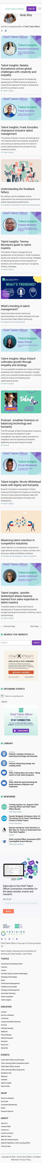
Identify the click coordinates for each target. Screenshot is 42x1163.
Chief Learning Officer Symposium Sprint (15, 1063)
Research (4, 1041)
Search (36, 643)
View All (4, 702)
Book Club (4, 1101)
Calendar (4, 1080)
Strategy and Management (12, 556)
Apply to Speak (6, 1083)
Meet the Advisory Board (9, 1140)
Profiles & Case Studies (9, 987)
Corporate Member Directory (11, 1022)
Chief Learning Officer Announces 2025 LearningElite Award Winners (25, 840)
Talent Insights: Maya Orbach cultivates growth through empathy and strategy (18, 362)
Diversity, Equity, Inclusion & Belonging (14, 974)
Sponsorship (5, 1086)
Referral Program (7, 1038)
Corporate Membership (9, 1105)
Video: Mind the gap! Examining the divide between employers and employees (23, 784)
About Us (4, 1123)
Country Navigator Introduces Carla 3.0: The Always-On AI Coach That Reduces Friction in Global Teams (25, 818)
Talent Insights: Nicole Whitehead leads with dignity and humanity (21, 483)
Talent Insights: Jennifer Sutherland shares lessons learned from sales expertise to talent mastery (19, 597)
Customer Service (7, 1133)
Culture (3, 970)
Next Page (35, 626)
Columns (4, 967)
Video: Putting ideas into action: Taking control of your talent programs (24, 774)
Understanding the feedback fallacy (18, 190)
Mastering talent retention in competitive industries (18, 542)
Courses (4, 1025)
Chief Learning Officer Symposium (13, 1070)
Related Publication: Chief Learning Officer (15, 1143)
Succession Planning (8, 993)
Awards (3, 1012)
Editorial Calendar (7, 1028)
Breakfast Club (6, 1073)
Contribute (4, 1018)
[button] (39, 8)
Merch (3, 1108)
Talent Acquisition (30, 556)
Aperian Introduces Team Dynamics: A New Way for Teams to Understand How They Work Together (25, 830)
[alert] (21, 696)
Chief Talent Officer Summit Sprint (12, 1060)
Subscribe (4, 1048)
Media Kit (4, 1032)
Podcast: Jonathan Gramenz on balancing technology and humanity (20, 423)
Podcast (6, 445)
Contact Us (5, 1130)
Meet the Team (6, 1136)
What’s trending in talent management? (15, 307)
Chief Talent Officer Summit (10, 1066)
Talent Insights (8, 91)
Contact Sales (6, 1126)
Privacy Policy (6, 1146)
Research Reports (7, 1111)
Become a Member (7, 1015)
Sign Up (31, 9)
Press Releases (6, 1035)
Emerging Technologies (11, 205)
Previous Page (8, 626)
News (3, 980)
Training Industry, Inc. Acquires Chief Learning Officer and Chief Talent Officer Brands (24, 807)
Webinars (4, 1076)
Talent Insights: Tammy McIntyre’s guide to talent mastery (16, 245)
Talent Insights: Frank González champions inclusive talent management (19, 130)
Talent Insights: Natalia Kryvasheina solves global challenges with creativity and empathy (18, 70)
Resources (4, 1045)
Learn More (27, 954)
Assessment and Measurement (14, 322)
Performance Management (30, 205)
